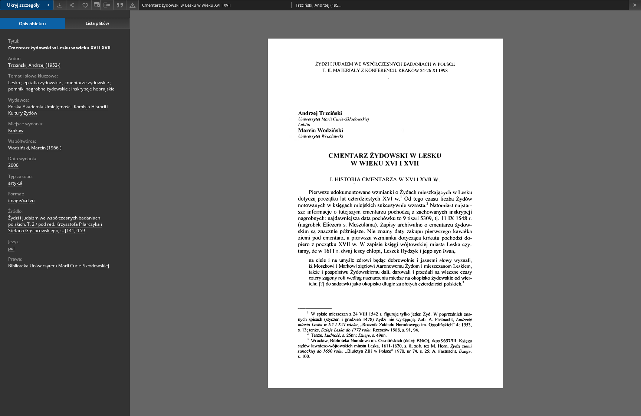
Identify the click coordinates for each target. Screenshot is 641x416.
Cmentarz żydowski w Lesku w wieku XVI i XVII (59, 47)
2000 (13, 165)
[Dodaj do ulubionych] (85, 5)
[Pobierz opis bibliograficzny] (107, 5)
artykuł (15, 183)
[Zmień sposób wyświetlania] (96, 5)
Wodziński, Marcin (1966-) (35, 148)
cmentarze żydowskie (87, 82)
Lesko (14, 82)
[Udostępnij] (72, 5)
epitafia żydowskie (42, 82)
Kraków (15, 130)
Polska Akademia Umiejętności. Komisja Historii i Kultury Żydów (58, 109)
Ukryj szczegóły (23, 5)
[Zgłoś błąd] (132, 5)
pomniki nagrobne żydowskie (38, 89)
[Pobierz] (59, 5)
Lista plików (97, 23)
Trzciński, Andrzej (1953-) (34, 65)
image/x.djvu (21, 200)
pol (11, 248)
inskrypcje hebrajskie (93, 89)
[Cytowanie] (120, 5)
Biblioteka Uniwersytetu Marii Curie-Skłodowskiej (58, 266)
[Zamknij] (635, 5)
